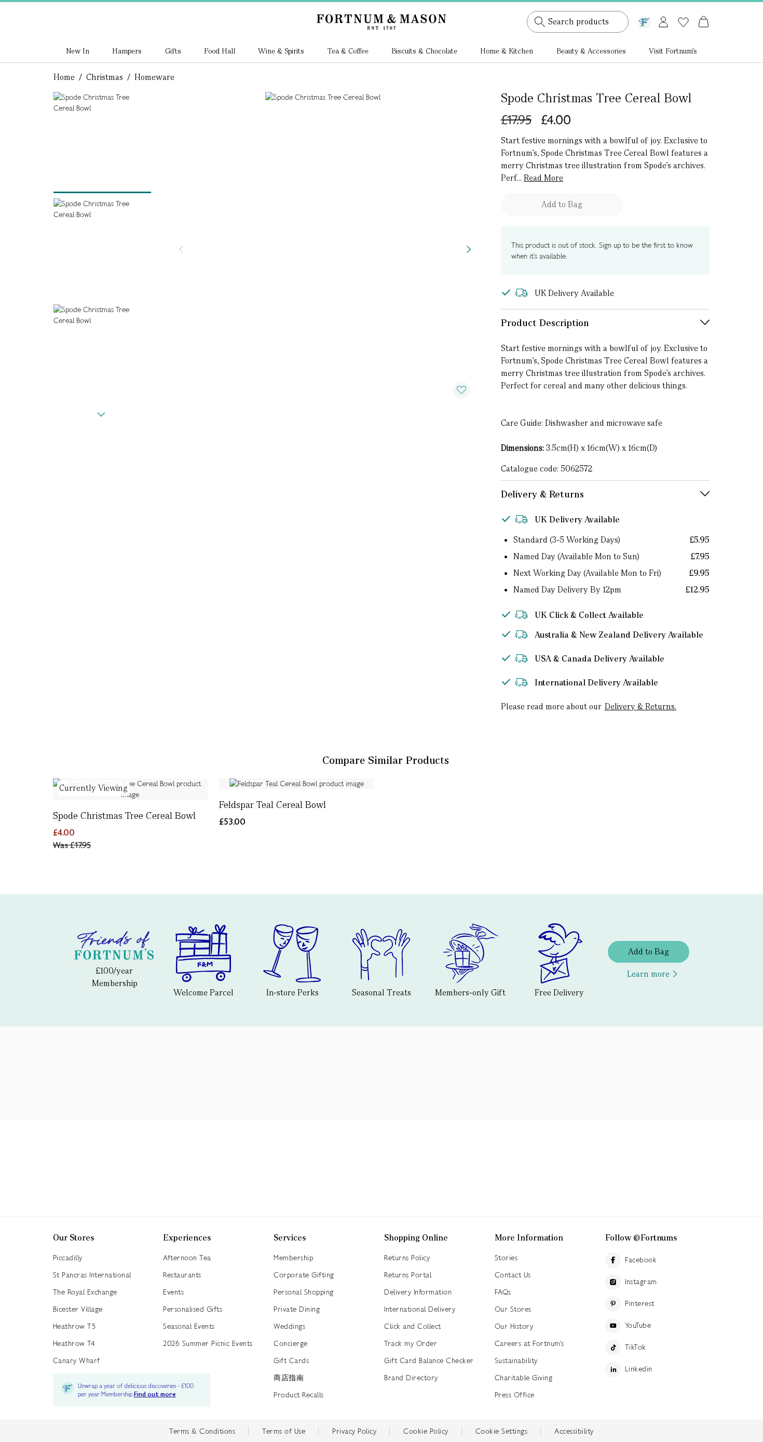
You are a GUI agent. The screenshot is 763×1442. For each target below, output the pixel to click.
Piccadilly (68, 1257)
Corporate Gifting (304, 1274)
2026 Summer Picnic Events (208, 1343)
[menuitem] (78, 52)
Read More (543, 177)
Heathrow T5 (74, 1326)
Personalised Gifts (192, 1309)
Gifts (173, 51)
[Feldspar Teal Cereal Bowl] (296, 783)
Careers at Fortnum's (529, 1343)
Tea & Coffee (348, 51)
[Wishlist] (683, 22)
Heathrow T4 (74, 1343)
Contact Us (513, 1274)
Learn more (648, 973)
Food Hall (219, 51)
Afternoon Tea (187, 1257)
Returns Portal (407, 1274)
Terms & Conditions (202, 1431)
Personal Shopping (304, 1292)
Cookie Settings (501, 1431)
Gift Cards (291, 1360)
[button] (682, 9)
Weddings (289, 1326)
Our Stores (513, 1309)
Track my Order (410, 1343)
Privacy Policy (354, 1431)
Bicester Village (78, 1309)
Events (173, 1292)
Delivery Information (418, 1292)
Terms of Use (283, 1431)
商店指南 (289, 1377)
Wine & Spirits (281, 51)
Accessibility (574, 1431)
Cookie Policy (425, 1431)
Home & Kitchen (506, 51)
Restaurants (182, 1274)
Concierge (291, 1343)
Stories (506, 1257)
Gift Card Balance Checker (429, 1360)
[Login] (663, 20)
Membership (293, 1257)
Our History (514, 1326)
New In (77, 51)
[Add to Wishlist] (461, 390)
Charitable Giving (524, 1377)
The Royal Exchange (85, 1292)
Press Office (515, 1394)
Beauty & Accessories (591, 51)
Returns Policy (407, 1257)
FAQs (503, 1292)
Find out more (155, 1394)
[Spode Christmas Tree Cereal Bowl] (130, 789)
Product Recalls (299, 1394)
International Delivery (419, 1309)
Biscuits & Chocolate (424, 51)
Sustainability (516, 1360)
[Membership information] (644, 20)
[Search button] (540, 22)
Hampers (127, 51)
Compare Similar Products (385, 760)
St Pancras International (92, 1274)
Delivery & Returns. (640, 706)
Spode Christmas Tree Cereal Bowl (124, 815)
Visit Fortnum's (673, 51)
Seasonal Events (189, 1326)
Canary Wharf (76, 1360)
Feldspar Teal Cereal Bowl (272, 805)
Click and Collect (412, 1326)
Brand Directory (411, 1377)
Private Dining (297, 1309)
